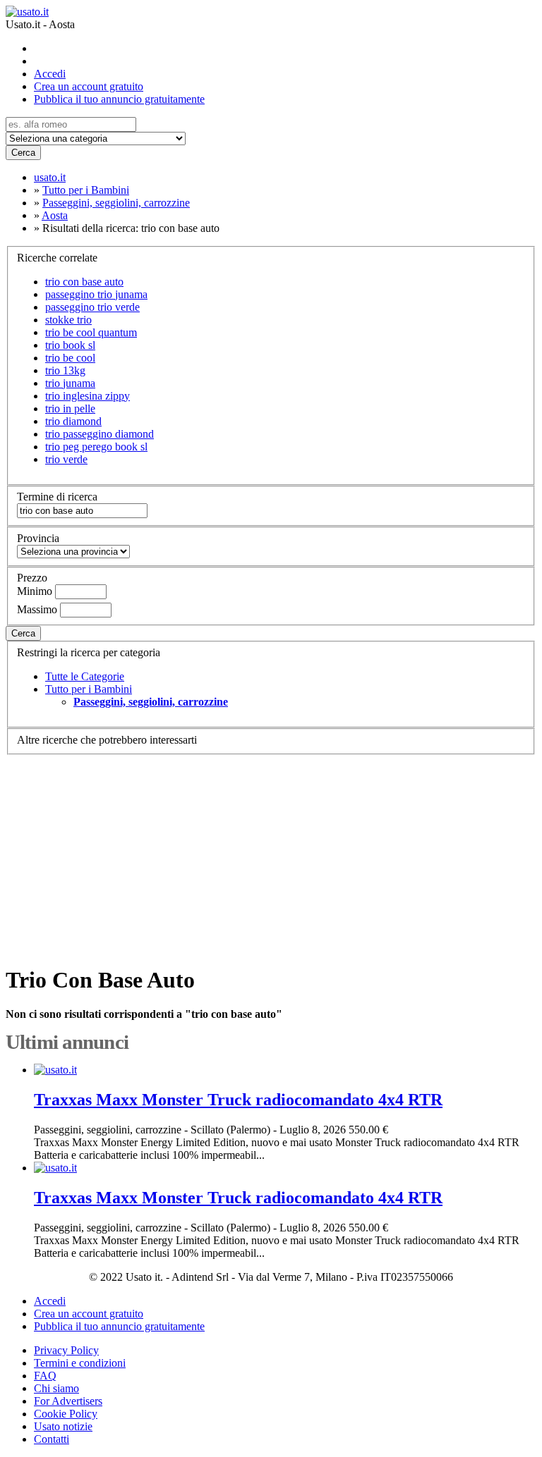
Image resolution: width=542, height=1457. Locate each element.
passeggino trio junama (96, 294)
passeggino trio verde (92, 307)
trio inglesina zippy (87, 396)
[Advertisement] (271, 853)
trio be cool (70, 358)
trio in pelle (70, 408)
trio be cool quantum (91, 332)
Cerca (23, 152)
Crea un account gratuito (88, 86)
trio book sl (70, 345)
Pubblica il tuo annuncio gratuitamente (119, 99)
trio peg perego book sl (96, 447)
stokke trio (68, 320)
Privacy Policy (66, 1350)
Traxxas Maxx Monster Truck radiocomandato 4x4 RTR (238, 1099)
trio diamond (73, 421)
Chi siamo (56, 1388)
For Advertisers (68, 1401)
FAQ (45, 1376)
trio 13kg (65, 370)
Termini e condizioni (80, 1363)
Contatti (51, 1439)
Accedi (50, 74)
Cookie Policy (65, 1414)
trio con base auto (84, 282)
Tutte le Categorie (84, 676)
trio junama (70, 383)
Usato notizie (63, 1426)
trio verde (66, 459)
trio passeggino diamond (99, 434)
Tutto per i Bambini (88, 689)
